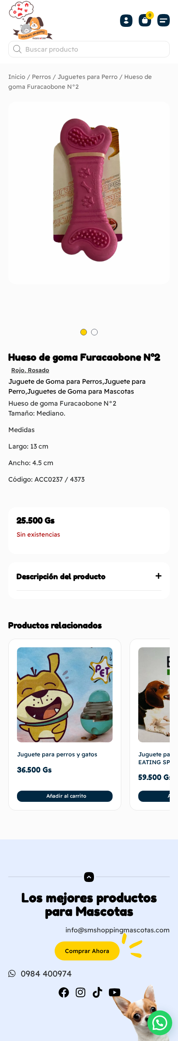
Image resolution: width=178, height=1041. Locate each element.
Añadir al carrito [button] (66, 796)
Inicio (16, 77)
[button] (163, 20)
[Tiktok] (97, 992)
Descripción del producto (61, 576)
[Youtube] (114, 992)
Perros (41, 77)
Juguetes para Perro (88, 77)
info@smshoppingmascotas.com (117, 930)
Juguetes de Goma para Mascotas (80, 391)
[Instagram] (80, 992)
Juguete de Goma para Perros (55, 381)
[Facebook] (63, 992)
